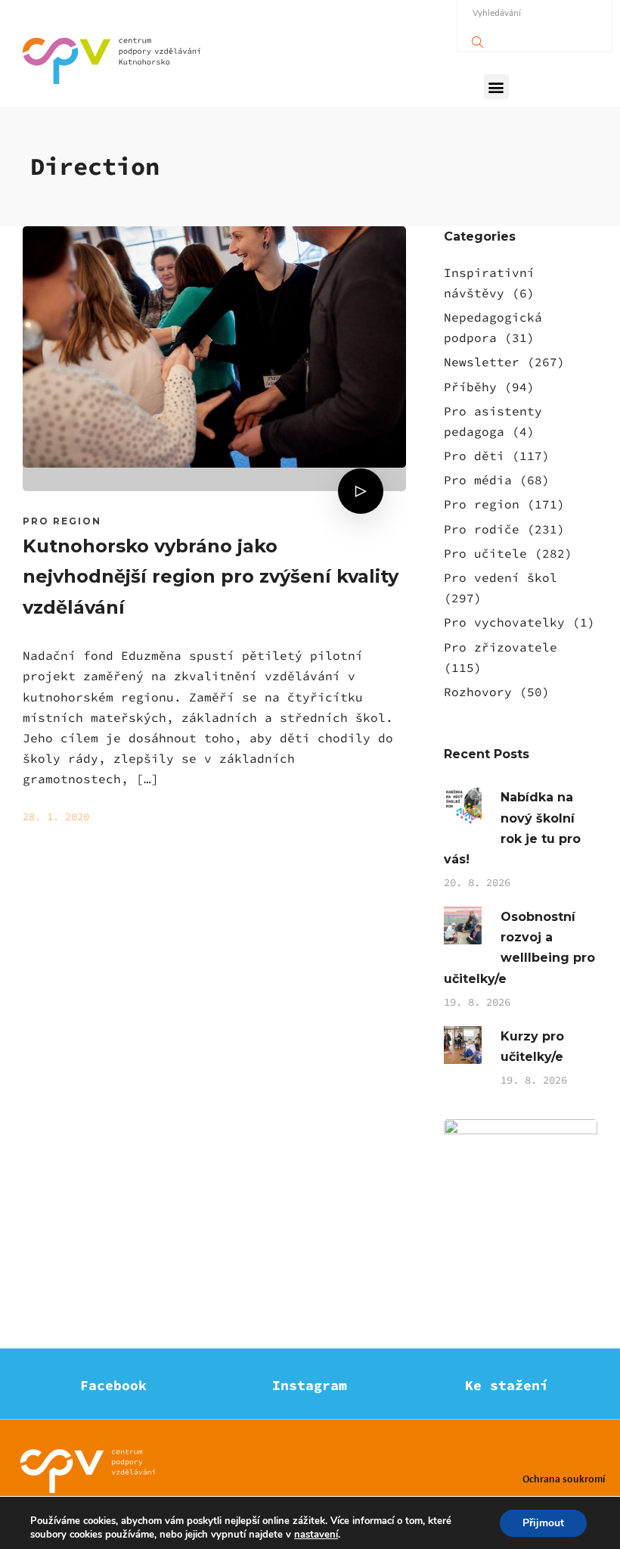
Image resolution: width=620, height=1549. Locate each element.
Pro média (478, 479)
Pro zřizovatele (500, 647)
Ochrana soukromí (563, 1478)
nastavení (316, 1534)
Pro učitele (485, 553)
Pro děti (474, 455)
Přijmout (543, 1523)
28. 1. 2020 (56, 816)
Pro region (62, 521)
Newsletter (481, 361)
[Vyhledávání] (478, 38)
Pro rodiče (481, 529)
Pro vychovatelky (504, 622)
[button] (496, 86)
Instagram (309, 1385)
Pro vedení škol (500, 577)
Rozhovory (478, 691)
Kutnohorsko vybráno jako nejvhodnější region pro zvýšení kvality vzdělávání (210, 577)
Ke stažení (506, 1385)
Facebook (113, 1385)
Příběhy (470, 386)
